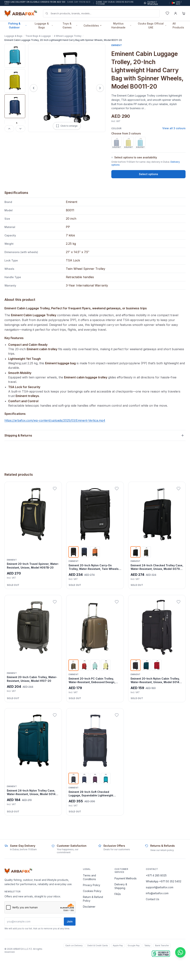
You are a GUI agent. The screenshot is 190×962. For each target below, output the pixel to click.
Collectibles (91, 25)
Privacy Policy (91, 885)
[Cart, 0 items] (184, 13)
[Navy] (84, 778)
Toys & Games (67, 25)
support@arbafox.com (159, 887)
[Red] (157, 665)
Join (70, 921)
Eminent (116, 45)
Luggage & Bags (42, 25)
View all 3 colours (174, 128)
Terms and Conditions (89, 877)
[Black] (73, 551)
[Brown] (146, 551)
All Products (178, 25)
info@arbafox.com (157, 893)
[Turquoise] (106, 778)
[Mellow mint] (95, 665)
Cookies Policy (92, 891)
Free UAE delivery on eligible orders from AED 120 (47, 3)
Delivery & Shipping (120, 886)
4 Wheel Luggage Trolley (67, 36)
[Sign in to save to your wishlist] (55, 489)
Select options (148, 174)
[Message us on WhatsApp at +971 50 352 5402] (180, 952)
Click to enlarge (69, 125)
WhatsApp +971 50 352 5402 (163, 881)
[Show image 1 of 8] (14, 56)
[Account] (175, 13)
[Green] (146, 665)
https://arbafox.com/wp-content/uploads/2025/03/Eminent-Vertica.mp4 (54, 420)
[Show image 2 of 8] (14, 81)
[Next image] (20, 128)
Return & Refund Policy (93, 898)
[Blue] (84, 551)
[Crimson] (84, 665)
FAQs (117, 894)
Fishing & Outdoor (14, 25)
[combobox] (101, 13)
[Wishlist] (167, 13)
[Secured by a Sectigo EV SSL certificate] (161, 954)
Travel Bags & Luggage (38, 36)
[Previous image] (9, 128)
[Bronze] (73, 665)
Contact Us (152, 899)
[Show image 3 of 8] (14, 106)
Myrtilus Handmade (118, 25)
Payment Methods (125, 878)
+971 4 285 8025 (156, 875)
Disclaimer (89, 906)
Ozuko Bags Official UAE (151, 25)
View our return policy (162, 850)
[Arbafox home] (18, 871)
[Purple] (95, 778)
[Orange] (95, 551)
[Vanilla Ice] (106, 665)
